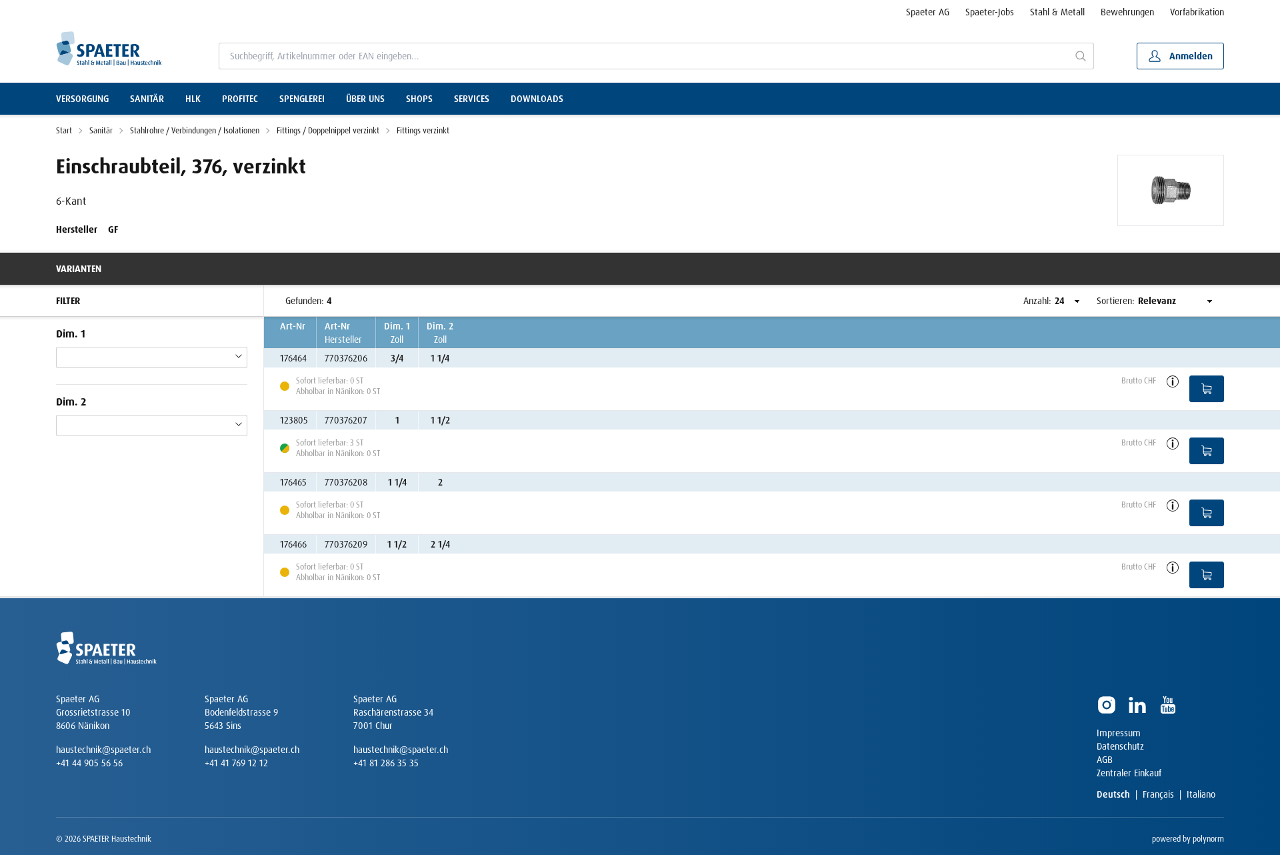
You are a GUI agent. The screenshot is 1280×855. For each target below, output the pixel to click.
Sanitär (147, 99)
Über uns (365, 99)
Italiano (1201, 794)
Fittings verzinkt (423, 130)
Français (1158, 794)
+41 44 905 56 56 (89, 763)
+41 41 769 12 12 (236, 763)
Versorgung (82, 99)
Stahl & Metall (1057, 12)
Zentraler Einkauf (1129, 773)
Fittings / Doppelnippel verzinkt (328, 130)
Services (471, 99)
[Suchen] (1081, 56)
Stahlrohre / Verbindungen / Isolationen (194, 130)
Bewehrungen (1127, 12)
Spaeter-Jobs (989, 12)
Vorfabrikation (1197, 12)
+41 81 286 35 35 (386, 763)
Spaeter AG (927, 12)
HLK (193, 99)
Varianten (78, 269)
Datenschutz (1120, 746)
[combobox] (644, 56)
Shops (419, 99)
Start (64, 130)
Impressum (1119, 733)
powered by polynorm (1188, 839)
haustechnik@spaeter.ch (103, 750)
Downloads (537, 99)
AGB (1105, 760)
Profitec (240, 99)
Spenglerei (302, 99)
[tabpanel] (1170, 190)
